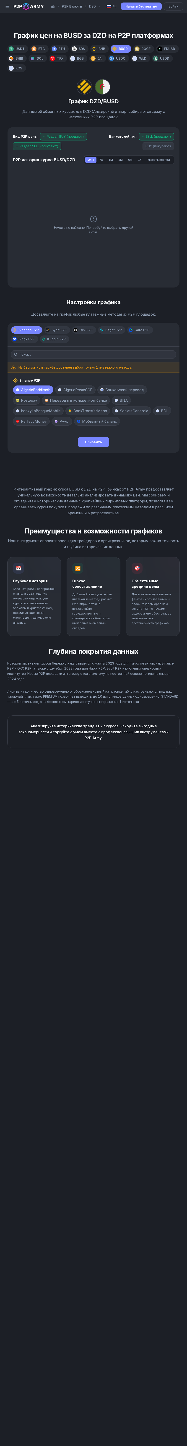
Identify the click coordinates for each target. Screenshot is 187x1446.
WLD (142, 58)
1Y (140, 159)
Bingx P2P (26, 339)
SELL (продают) (158, 136)
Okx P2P (86, 330)
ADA (82, 49)
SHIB (19, 58)
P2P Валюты (72, 6)
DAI (99, 58)
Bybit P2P (59, 330)
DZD (92, 6)
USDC (120, 58)
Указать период (158, 159)
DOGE (146, 49)
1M (111, 159)
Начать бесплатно (141, 6)
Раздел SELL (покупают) (39, 146)
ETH (62, 49)
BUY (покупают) (158, 146)
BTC (41, 49)
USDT (20, 49)
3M (120, 159)
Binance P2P (28, 330)
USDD (164, 58)
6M (130, 159)
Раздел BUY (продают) (65, 136)
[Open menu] (7, 6)
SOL (40, 58)
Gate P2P (142, 330)
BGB (80, 58)
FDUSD (169, 49)
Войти (174, 6)
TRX (60, 58)
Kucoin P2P (56, 339)
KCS (19, 68)
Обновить (93, 442)
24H (91, 159)
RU (115, 6)
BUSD (123, 49)
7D (101, 159)
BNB (102, 49)
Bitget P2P (113, 330)
